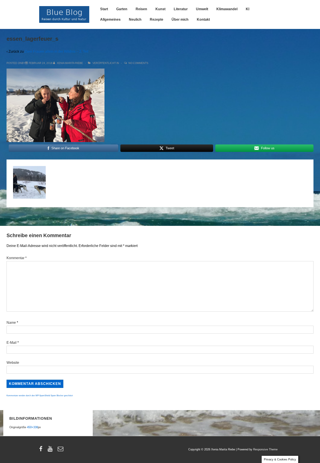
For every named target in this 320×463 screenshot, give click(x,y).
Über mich (180, 19)
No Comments (138, 63)
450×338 (32, 427)
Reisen (141, 9)
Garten (121, 9)
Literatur (181, 9)
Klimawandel (226, 9)
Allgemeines (110, 19)
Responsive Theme (265, 449)
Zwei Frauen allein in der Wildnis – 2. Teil (56, 51)
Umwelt (202, 9)
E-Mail (12, 342)
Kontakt (203, 19)
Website (13, 362)
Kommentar (17, 258)
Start (104, 9)
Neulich (135, 19)
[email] (61, 450)
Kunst (160, 9)
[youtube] (51, 450)
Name (11, 322)
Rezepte (156, 19)
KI (247, 9)
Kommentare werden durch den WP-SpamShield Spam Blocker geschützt (40, 395)
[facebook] (41, 450)
